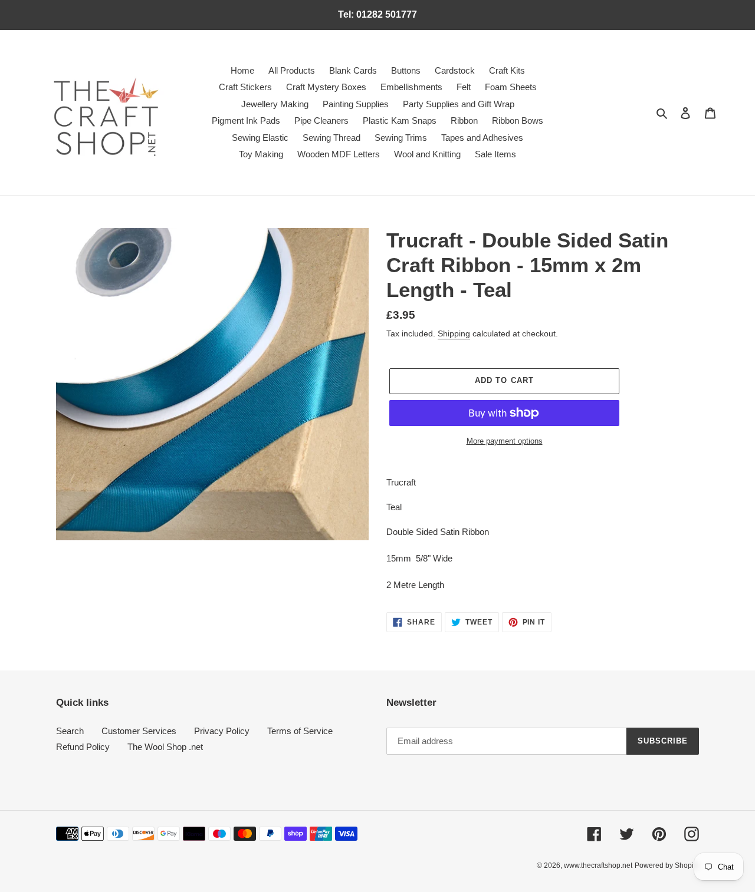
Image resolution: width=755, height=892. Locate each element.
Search (70, 731)
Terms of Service (300, 731)
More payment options (505, 441)
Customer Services (138, 731)
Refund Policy (83, 747)
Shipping (454, 333)
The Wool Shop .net (165, 747)
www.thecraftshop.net (598, 865)
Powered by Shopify (667, 865)
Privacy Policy (222, 731)
